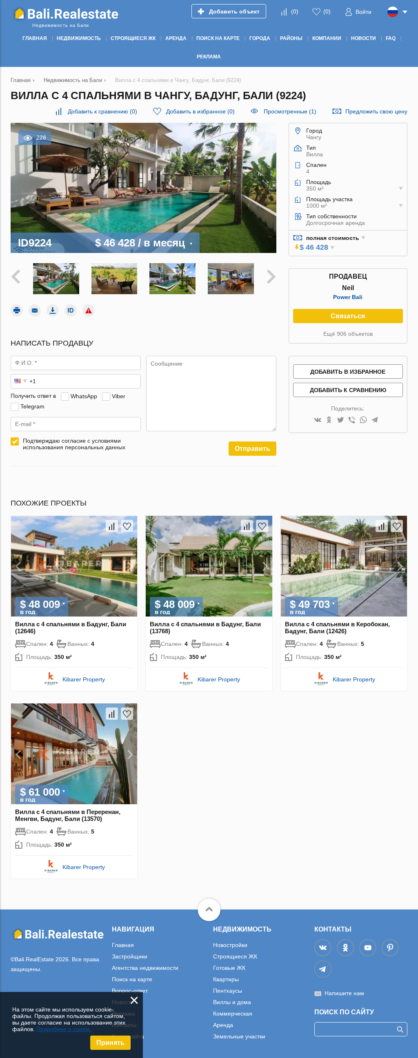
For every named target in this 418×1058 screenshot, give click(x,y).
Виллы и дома (232, 1002)
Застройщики (129, 956)
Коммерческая (232, 1013)
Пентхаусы (227, 990)
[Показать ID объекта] (70, 310)
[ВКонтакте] (318, 420)
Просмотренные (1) (290, 111)
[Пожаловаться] (88, 310)
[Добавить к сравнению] (112, 526)
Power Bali (347, 297)
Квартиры (226, 979)
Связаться (348, 316)
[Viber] (352, 420)
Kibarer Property (83, 679)
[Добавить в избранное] (127, 526)
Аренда (223, 1025)
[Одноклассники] (329, 420)
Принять (110, 1042)
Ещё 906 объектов (348, 333)
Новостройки (230, 945)
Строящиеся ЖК (235, 956)
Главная (123, 945)
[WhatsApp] (363, 420)
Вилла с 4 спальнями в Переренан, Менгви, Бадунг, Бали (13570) (67, 815)
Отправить (252, 448)
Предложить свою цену (376, 111)
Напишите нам (344, 993)
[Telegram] (375, 420)
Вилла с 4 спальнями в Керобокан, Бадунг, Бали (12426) (337, 627)
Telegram (32, 406)
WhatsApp (84, 396)
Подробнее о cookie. (63, 1029)
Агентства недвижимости (145, 968)
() (294, 11)
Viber (118, 396)
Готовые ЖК (229, 968)
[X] (340, 420)
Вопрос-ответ (130, 990)
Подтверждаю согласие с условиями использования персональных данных (74, 443)
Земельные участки (239, 1036)
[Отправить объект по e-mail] (35, 310)
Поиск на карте (132, 979)
